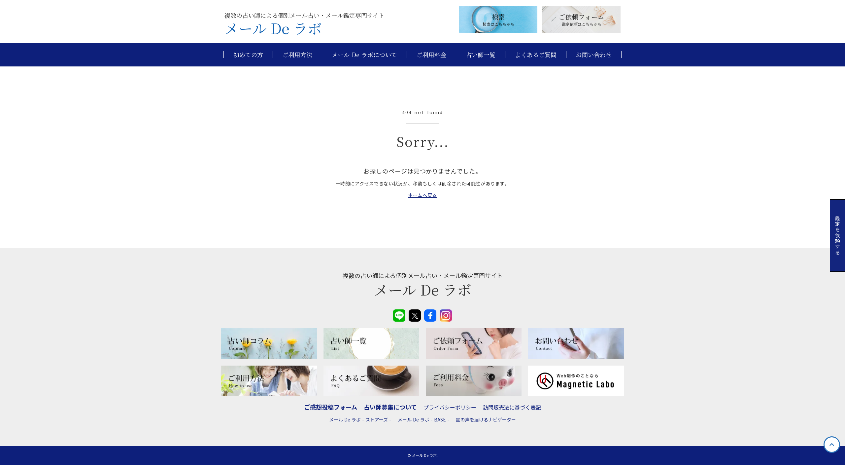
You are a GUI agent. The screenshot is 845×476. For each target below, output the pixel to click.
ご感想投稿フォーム (330, 407)
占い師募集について (390, 407)
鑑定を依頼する (837, 236)
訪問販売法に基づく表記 (512, 407)
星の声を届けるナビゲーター (486, 419)
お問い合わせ (594, 55)
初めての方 (248, 55)
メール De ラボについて (364, 55)
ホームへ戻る (422, 195)
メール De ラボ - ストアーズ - (360, 419)
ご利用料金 (431, 55)
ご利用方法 (297, 55)
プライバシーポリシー (449, 407)
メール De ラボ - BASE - (423, 419)
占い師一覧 (480, 55)
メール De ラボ (273, 28)
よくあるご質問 (536, 55)
